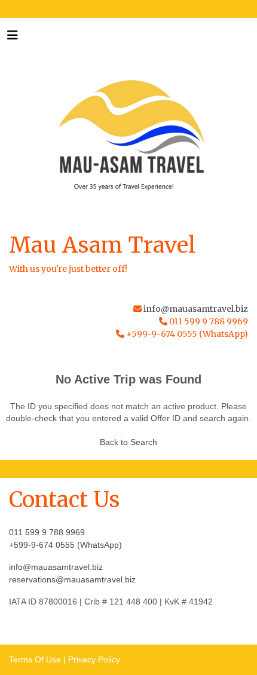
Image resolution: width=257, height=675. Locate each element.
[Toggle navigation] (12, 38)
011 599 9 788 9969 (47, 532)
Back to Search (128, 442)
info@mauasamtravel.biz (195, 308)
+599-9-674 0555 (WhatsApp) (65, 545)
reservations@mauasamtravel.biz (72, 579)
